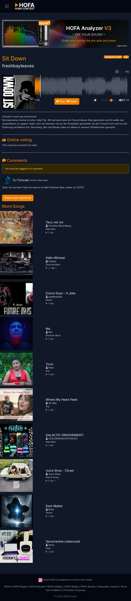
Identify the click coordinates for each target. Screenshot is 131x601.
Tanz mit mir (54, 222)
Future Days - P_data (61, 293)
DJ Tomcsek (21, 180)
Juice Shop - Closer (60, 470)
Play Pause (68, 101)
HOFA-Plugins (20, 586)
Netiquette (103, 586)
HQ (127, 71)
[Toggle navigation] (7, 6)
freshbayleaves (18, 65)
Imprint (114, 586)
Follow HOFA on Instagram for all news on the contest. (67, 580)
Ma (48, 328)
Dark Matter (54, 506)
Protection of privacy (74, 590)
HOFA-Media (71, 586)
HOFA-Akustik (37, 586)
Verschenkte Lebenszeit (63, 541)
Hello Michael (55, 257)
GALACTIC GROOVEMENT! (64, 435)
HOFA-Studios (88, 586)
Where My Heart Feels (61, 399)
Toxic (49, 364)
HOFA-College (54, 586)
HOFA (7, 586)
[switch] (119, 71)
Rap (126, 57)
